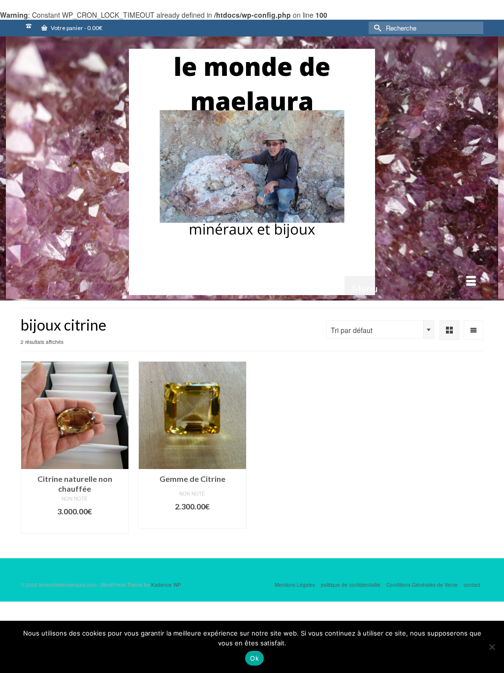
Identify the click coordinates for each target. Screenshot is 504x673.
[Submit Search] (376, 28)
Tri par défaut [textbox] (352, 330)
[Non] (492, 647)
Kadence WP (166, 584)
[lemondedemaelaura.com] (252, 172)
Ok (254, 658)
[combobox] (380, 329)
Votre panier (76, 28)
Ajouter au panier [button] (74, 526)
